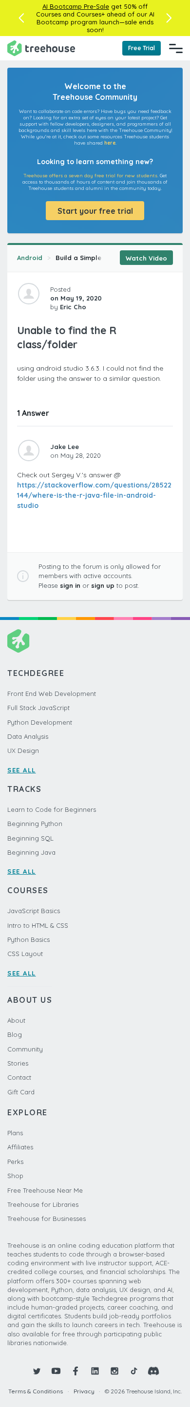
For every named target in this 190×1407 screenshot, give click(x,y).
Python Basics (28, 939)
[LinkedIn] (95, 1371)
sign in (70, 585)
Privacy (84, 1391)
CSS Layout (25, 953)
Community (25, 1049)
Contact (19, 1077)
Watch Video (146, 258)
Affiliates (20, 1147)
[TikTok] (134, 1371)
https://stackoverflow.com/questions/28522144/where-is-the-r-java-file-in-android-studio (94, 495)
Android (29, 258)
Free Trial (141, 48)
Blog (14, 1034)
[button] (21, 18)
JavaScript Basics (33, 911)
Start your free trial (95, 211)
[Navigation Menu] (176, 48)
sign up (102, 585)
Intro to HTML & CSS (37, 925)
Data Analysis (27, 736)
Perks (15, 1161)
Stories (17, 1063)
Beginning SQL (30, 838)
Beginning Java (31, 852)
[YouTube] (56, 1371)
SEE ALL (21, 770)
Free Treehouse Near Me (45, 1190)
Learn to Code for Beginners (51, 809)
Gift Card (21, 1092)
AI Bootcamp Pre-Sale (75, 6)
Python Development (39, 722)
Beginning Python (34, 823)
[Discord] (153, 1371)
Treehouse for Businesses (46, 1218)
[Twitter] (36, 1371)
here (109, 143)
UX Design (23, 750)
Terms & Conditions (35, 1391)
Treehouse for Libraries (42, 1204)
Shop (15, 1176)
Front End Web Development (51, 693)
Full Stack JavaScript (38, 708)
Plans (15, 1133)
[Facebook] (75, 1371)
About (16, 1020)
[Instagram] (114, 1371)
